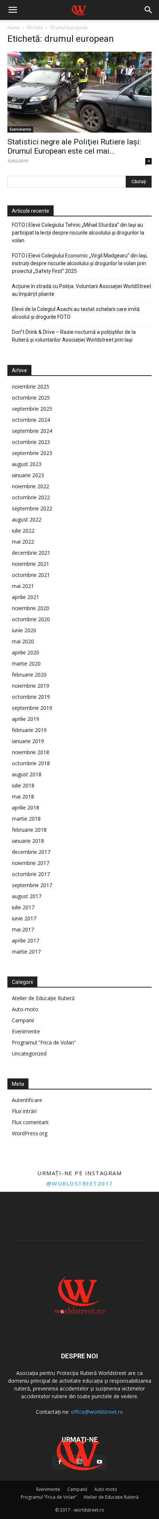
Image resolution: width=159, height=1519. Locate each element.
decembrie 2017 (31, 851)
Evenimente (20, 129)
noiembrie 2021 (30, 563)
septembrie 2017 (32, 885)
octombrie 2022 (31, 497)
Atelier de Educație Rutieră (43, 998)
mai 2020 (23, 641)
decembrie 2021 (31, 552)
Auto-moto (25, 1009)
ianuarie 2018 (28, 840)
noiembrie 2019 (30, 685)
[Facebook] (59, 1462)
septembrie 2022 (32, 508)
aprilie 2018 (25, 807)
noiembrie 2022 (30, 486)
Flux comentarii (30, 1122)
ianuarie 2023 (28, 475)
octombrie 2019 (31, 696)
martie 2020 (26, 663)
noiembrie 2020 (30, 608)
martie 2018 (26, 818)
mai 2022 (23, 541)
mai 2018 (23, 796)
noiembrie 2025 (30, 386)
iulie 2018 (23, 785)
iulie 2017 (23, 907)
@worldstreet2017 (79, 1183)
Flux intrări (24, 1111)
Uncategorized (29, 1053)
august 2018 (26, 774)
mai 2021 (23, 585)
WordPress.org (29, 1133)
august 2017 (26, 896)
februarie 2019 (29, 729)
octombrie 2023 (31, 441)
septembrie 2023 (32, 452)
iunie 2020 (24, 630)
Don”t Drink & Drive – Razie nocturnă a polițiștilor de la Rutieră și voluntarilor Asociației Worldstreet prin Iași (74, 336)
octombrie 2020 (31, 619)
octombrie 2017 (31, 873)
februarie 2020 (29, 674)
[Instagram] (79, 1461)
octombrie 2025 (31, 397)
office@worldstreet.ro (97, 1411)
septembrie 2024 (32, 430)
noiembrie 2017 (30, 862)
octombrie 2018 (31, 763)
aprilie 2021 (25, 597)
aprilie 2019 (25, 718)
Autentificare (27, 1100)
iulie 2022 (23, 530)
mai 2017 (23, 929)
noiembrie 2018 (30, 752)
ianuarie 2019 (28, 741)
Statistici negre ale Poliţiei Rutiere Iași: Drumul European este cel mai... (74, 146)
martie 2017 (26, 951)
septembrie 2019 (32, 707)
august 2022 (26, 519)
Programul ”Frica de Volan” (44, 1042)
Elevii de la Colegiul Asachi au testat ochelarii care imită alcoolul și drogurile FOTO (76, 313)
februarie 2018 (29, 829)
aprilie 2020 (25, 652)
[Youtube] (99, 1462)
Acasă (13, 27)
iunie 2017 (24, 918)
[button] (12, 10)
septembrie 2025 (32, 408)
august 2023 (26, 464)
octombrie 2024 (31, 419)
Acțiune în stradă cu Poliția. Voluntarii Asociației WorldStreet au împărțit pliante (81, 290)
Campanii (23, 1020)
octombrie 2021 (31, 574)
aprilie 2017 (25, 940)
